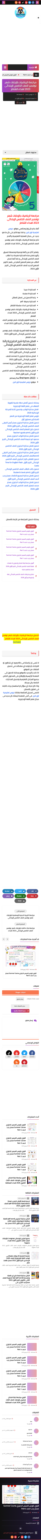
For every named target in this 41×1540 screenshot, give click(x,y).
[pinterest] (19, 2)
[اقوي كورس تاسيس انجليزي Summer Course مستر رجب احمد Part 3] (32, 1140)
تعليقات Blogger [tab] (20, 992)
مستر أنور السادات (27, 1464)
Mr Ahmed (34, 1512)
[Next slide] (3, 939)
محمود (30, 1429)
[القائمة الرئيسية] (5, 67)
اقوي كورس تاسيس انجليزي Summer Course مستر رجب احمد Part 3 (20, 541)
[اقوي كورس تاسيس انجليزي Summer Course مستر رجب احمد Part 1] (32, 1167)
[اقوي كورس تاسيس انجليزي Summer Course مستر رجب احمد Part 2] (32, 1154)
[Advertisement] (20, 41)
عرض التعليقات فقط (19, 1006)
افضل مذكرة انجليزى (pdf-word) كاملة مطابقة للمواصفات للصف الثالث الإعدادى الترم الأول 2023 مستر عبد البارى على (16, 1222)
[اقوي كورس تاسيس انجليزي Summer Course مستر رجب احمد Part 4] (32, 1127)
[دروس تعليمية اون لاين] (20, 12)
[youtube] (26, 2)
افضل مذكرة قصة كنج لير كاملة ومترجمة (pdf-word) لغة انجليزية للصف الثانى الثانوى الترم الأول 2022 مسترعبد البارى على (16, 1279)
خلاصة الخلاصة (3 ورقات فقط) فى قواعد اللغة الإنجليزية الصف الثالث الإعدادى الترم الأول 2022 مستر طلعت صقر (16, 1259)
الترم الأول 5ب (18, 98)
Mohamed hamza (27, 1441)
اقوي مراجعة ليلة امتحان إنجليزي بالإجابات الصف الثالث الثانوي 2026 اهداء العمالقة (15, 1180)
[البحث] (3, 2)
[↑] (20, 1528)
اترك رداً (28, 1424)
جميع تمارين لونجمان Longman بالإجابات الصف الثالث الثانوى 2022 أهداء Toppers (16, 1240)
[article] (20, 914)
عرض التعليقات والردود (20, 1010)
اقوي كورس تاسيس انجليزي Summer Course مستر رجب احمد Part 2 (20, 549)
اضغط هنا (17, 642)
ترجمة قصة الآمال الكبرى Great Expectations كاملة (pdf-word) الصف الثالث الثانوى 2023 (17, 1203)
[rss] (16, 2)
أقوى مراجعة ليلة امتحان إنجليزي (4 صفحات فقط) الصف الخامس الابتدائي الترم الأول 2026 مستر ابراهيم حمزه (20, 566)
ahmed (30, 1453)
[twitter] (29, 2)
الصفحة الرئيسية (30, 98)
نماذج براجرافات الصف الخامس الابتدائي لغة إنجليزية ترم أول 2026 (20, 576)
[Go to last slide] (7, 939)
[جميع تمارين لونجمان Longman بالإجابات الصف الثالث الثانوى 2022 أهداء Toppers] (35, 1238)
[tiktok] (22, 2)
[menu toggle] (37, 2)
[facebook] (33, 2)
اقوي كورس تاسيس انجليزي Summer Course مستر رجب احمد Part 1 (20, 557)
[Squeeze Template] (36, 1532)
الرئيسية (31, 67)
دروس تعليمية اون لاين (22, 382)
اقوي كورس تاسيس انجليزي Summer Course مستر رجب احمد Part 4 (20, 533)
